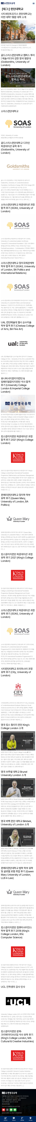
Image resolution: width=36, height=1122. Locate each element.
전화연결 (22, 1120)
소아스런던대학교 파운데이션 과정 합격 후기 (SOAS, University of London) (18, 208)
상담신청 (5, 1120)
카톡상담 (14, 1120)
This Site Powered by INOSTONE (11, 1106)
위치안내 (30, 1120)
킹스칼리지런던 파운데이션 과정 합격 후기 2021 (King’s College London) (17, 440)
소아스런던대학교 (9, 111)
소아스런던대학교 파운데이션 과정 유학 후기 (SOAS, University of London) (18, 613)
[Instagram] (7, 1110)
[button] (33, 3)
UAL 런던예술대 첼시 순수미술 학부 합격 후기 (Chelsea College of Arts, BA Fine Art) (17, 326)
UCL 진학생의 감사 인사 (13, 986)
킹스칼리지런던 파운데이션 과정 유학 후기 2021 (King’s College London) (17, 557)
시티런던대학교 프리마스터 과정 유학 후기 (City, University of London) (16, 672)
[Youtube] (3, 1110)
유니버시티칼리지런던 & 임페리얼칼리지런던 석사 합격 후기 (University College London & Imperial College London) (15, 385)
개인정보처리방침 (6, 1104)
